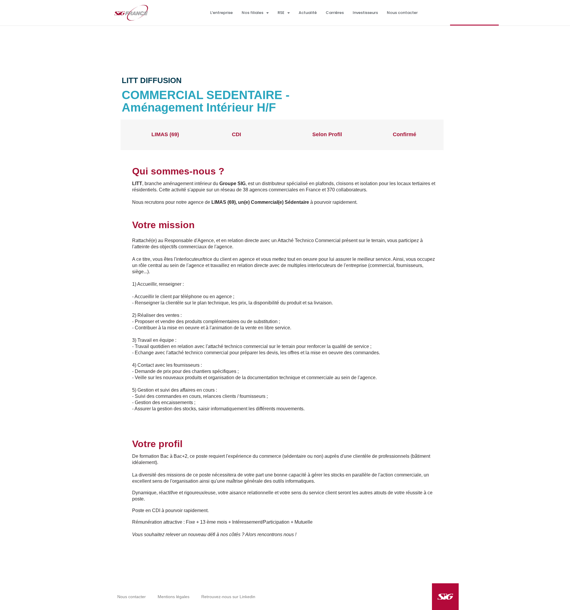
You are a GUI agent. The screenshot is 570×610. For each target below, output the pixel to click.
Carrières (335, 12)
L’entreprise (221, 12)
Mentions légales (173, 596)
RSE (281, 12)
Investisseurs (365, 12)
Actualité (308, 12)
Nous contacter (402, 12)
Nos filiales (252, 12)
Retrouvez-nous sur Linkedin (228, 596)
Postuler (420, 95)
